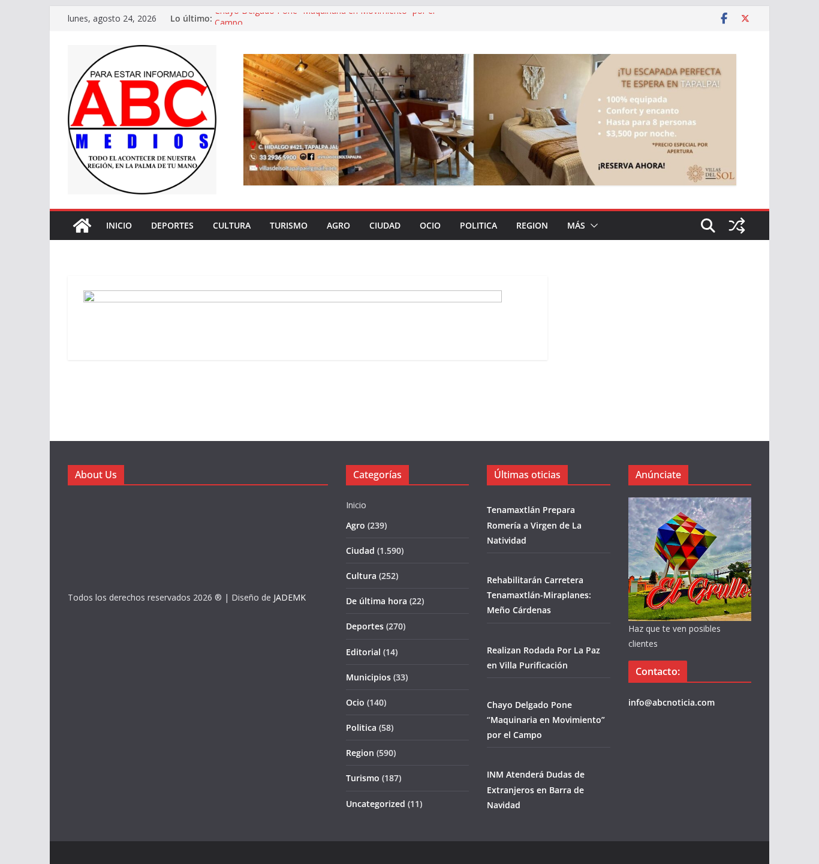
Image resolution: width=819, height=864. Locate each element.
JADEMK (289, 597)
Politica (478, 225)
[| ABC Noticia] (82, 225)
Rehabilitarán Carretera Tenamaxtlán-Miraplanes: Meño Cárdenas (539, 595)
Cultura (232, 225)
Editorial (363, 652)
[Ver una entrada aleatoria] (736, 225)
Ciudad (385, 225)
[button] (591, 225)
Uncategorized (375, 803)
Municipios (368, 677)
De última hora (376, 601)
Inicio (119, 225)
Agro (338, 225)
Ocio (430, 225)
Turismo (289, 225)
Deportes (172, 225)
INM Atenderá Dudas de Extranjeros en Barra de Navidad (536, 789)
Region (532, 225)
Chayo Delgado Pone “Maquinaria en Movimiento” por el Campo (546, 719)
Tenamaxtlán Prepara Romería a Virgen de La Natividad (534, 524)
